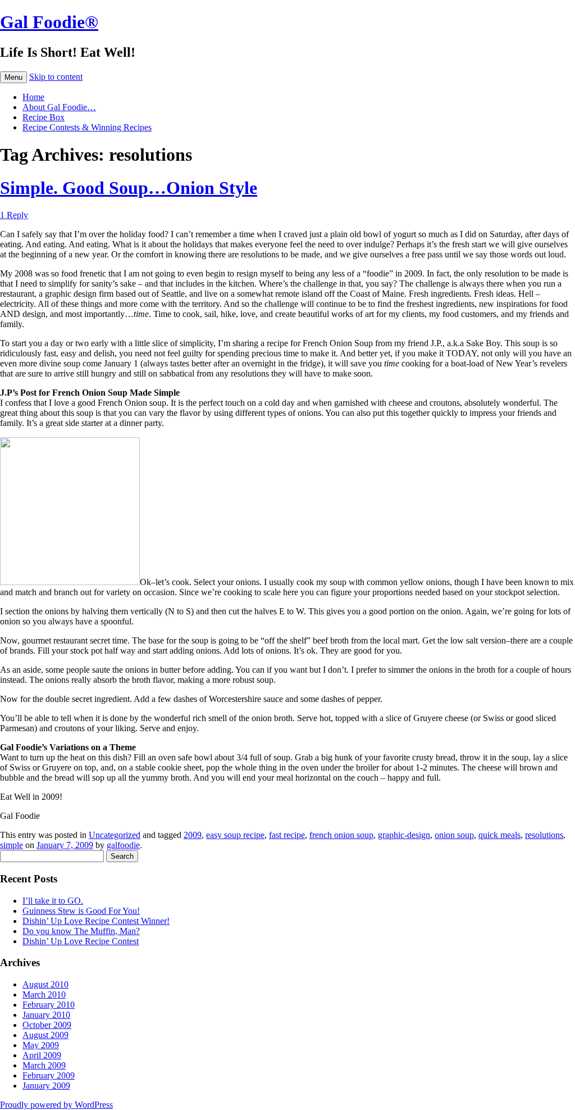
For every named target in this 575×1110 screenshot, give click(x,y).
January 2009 (46, 1085)
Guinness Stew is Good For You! (81, 911)
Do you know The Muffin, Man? (81, 931)
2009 (193, 835)
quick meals (499, 835)
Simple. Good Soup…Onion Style (128, 188)
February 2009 (48, 1075)
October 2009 (46, 1025)
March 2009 (44, 1065)
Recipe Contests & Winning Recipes (87, 127)
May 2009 (40, 1045)
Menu (13, 77)
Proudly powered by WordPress (56, 1104)
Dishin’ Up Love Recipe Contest (80, 941)
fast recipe (287, 835)
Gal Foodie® (49, 22)
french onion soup (341, 835)
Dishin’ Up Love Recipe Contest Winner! (96, 921)
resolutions (544, 835)
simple (11, 845)
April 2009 (41, 1055)
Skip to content (56, 76)
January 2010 (46, 1015)
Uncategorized (114, 835)
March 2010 (44, 994)
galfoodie (123, 845)
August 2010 (45, 984)
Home (33, 97)
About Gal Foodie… (59, 107)
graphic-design (404, 835)
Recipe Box (43, 117)
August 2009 (45, 1035)
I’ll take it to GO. (52, 900)
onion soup (454, 835)
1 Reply (14, 215)
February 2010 (48, 1004)
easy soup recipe (235, 835)
